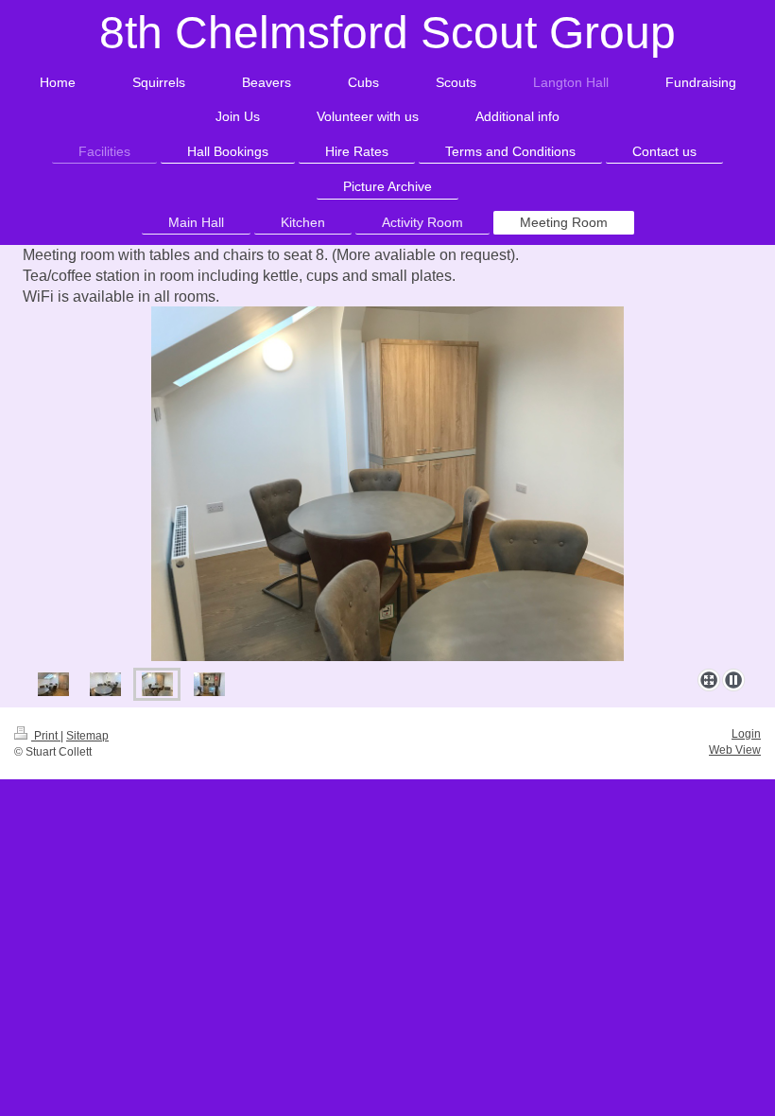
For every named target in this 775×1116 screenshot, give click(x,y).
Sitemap (87, 735)
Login (746, 734)
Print (45, 735)
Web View (735, 750)
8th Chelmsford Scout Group (387, 33)
